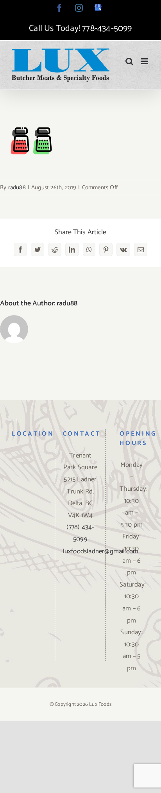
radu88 (17, 187)
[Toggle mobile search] (129, 61)
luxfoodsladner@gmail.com (101, 551)
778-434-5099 (107, 29)
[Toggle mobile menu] (145, 61)
